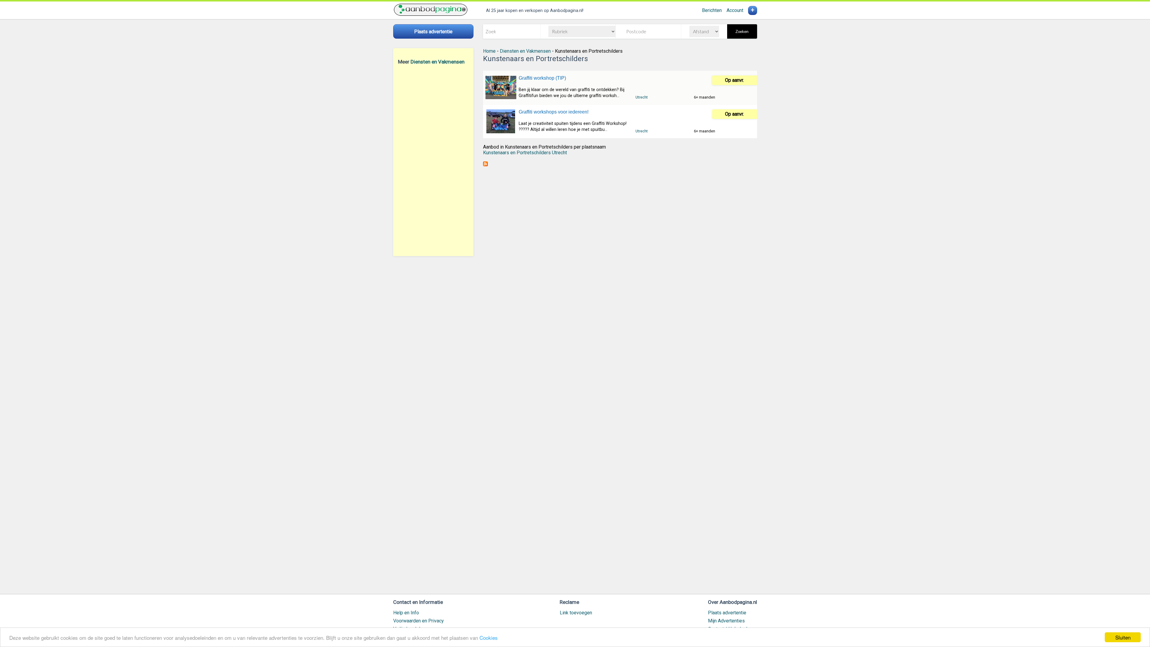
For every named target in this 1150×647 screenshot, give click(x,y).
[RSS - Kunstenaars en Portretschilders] (485, 164)
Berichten (712, 10)
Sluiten (1123, 637)
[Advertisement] (433, 160)
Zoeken (742, 31)
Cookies (488, 637)
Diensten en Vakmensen (437, 62)
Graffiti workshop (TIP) (542, 78)
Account (735, 10)
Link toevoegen (576, 613)
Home (489, 51)
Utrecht (641, 97)
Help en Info (406, 613)
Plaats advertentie (727, 613)
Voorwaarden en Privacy (418, 621)
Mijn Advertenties (726, 621)
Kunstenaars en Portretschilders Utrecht (525, 152)
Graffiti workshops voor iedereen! (553, 111)
